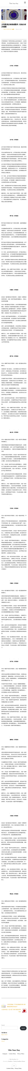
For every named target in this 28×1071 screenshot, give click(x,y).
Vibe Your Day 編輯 (8, 29)
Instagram (5, 1053)
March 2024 (4, 1034)
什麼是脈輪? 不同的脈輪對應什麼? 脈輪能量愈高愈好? (16, 1005)
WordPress (10, 1061)
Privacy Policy (20, 1053)
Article (3, 1041)
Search (3, 1025)
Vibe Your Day (13, 1059)
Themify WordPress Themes (19, 1061)
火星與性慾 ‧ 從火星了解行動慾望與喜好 (11, 1010)
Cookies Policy (12, 1053)
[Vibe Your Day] (14, 3)
